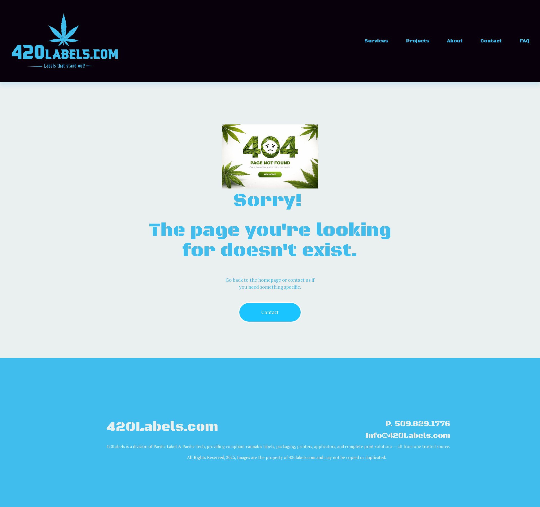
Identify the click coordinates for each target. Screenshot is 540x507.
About (455, 41)
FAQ (524, 41)
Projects (417, 41)
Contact (491, 41)
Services (376, 41)
